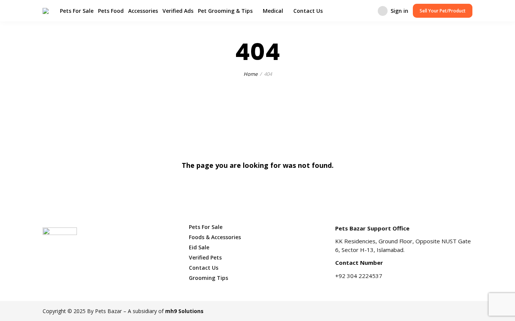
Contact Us (308, 10)
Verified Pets (205, 257)
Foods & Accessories (215, 237)
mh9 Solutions (184, 311)
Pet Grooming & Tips (225, 10)
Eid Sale (199, 247)
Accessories (143, 10)
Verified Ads (177, 10)
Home (251, 74)
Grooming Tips (208, 277)
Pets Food (111, 10)
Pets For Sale (76, 10)
